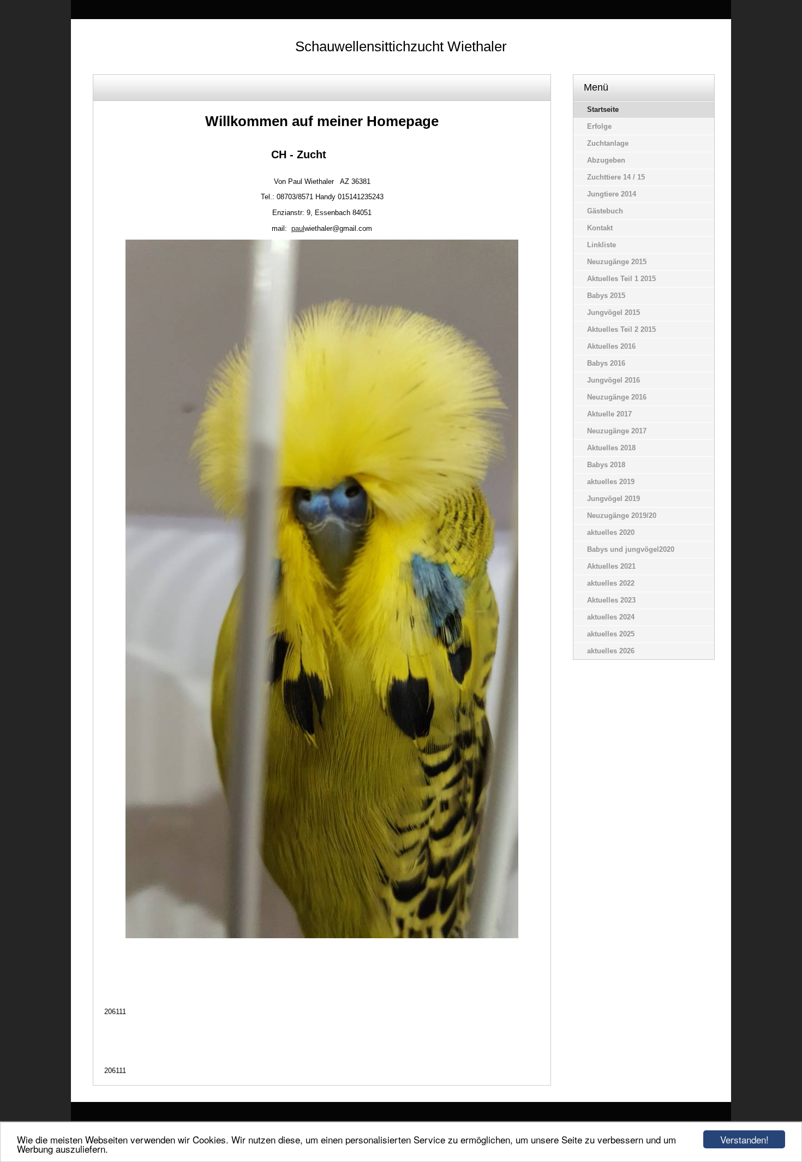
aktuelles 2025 (611, 634)
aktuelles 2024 (611, 617)
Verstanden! (744, 1139)
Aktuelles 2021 (611, 566)
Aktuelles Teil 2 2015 (621, 329)
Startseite (603, 109)
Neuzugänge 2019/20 (621, 515)
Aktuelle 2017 (609, 414)
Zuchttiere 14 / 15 (616, 177)
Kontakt (600, 228)
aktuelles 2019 (611, 482)
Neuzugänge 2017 (617, 431)
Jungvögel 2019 (613, 498)
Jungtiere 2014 (611, 194)
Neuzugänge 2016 (617, 397)
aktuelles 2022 (611, 583)
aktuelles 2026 (611, 651)
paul (297, 228)
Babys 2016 (606, 363)
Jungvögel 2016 (613, 380)
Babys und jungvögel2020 (630, 549)
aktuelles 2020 (611, 532)
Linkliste (601, 245)
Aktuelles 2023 (611, 600)
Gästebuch (605, 211)
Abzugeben (606, 160)
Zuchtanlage (608, 143)
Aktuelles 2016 (611, 346)
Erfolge (599, 126)
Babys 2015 (606, 295)
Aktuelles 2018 (611, 448)
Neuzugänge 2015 (617, 262)
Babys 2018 (606, 465)
